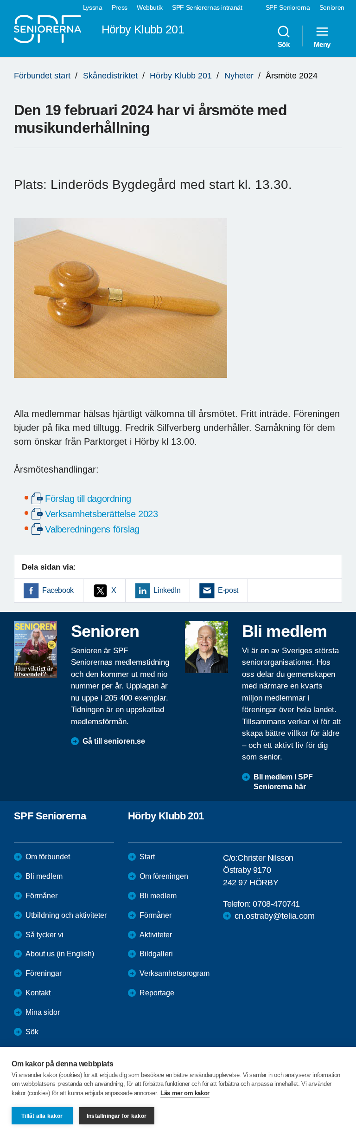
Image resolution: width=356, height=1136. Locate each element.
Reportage (157, 993)
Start (147, 857)
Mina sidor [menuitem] (42, 1012)
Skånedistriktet (110, 75)
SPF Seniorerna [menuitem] (288, 7)
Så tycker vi (44, 935)
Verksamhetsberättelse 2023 (101, 514)
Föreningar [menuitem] (43, 973)
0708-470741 (276, 904)
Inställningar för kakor (117, 1116)
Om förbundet (47, 857)
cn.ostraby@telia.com (275, 916)
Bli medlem (44, 876)
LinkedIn (166, 590)
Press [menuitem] (119, 7)
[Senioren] (35, 649)
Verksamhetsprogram (175, 973)
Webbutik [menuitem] (150, 7)
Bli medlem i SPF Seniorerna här (283, 782)
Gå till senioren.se (114, 741)
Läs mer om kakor (185, 1093)
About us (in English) (59, 954)
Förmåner (41, 896)
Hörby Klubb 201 (181, 75)
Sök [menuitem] (284, 44)
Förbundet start (42, 75)
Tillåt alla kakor (42, 1116)
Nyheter (239, 75)
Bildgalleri (156, 954)
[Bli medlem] (206, 647)
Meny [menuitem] (322, 44)
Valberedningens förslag (92, 529)
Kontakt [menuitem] (38, 993)
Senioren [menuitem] (331, 7)
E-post (228, 590)
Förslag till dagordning (88, 498)
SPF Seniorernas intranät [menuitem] (207, 7)
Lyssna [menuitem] (92, 7)
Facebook (58, 590)
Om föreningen (164, 876)
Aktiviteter (156, 935)
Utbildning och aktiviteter (66, 915)
